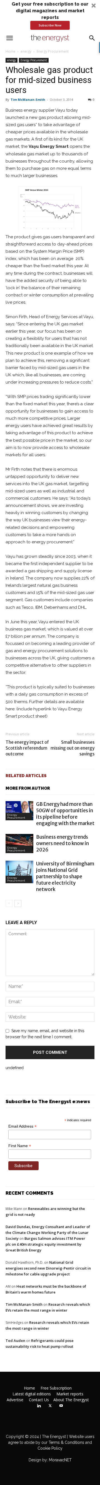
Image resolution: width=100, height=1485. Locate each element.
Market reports (69, 1393)
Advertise (15, 1399)
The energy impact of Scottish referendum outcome (27, 748)
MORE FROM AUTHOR (28, 788)
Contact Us (39, 1399)
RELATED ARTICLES (26, 775)
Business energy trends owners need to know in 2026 (62, 843)
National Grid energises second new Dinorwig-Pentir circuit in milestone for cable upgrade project (48, 1268)
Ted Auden (15, 1340)
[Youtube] (61, 1406)
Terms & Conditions (66, 1442)
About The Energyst (71, 1399)
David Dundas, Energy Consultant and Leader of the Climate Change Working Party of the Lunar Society (48, 1232)
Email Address (22, 1126)
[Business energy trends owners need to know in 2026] (19, 843)
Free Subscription (56, 1388)
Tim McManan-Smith (28, 99)
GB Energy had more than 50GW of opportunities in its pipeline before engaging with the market (65, 813)
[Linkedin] (39, 1406)
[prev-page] (9, 903)
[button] (50, 15)
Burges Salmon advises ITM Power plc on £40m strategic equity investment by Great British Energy (45, 1244)
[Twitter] (50, 1406)
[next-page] (17, 903)
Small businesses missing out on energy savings (72, 748)
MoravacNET (60, 1460)
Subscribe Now (50, 25)
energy (26, 51)
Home (10, 51)
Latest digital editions (31, 1393)
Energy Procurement (53, 51)
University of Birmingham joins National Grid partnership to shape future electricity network (65, 876)
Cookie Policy (50, 1448)
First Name (19, 1145)
